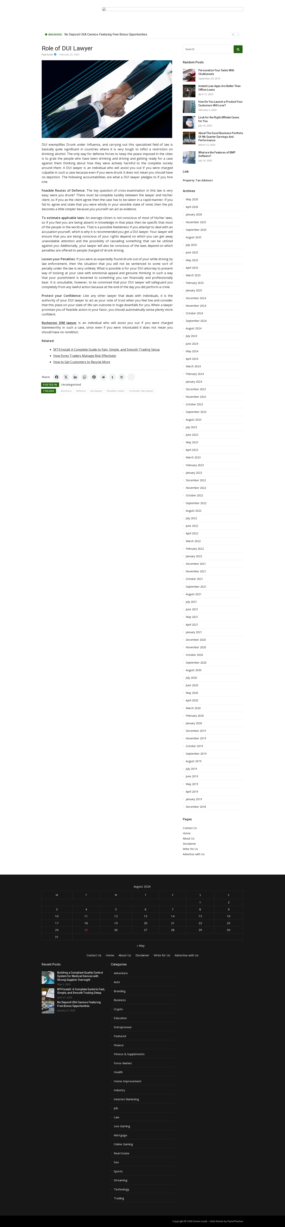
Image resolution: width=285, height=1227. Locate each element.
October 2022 (194, 495)
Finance (119, 1045)
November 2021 (196, 571)
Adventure (121, 973)
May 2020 (192, 693)
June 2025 (192, 252)
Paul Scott (47, 54)
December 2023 (196, 389)
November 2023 (196, 397)
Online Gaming (123, 1144)
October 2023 (194, 404)
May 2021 (192, 617)
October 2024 (194, 313)
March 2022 (193, 541)
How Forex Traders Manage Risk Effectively (84, 356)
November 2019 (196, 738)
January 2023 (194, 472)
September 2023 (196, 412)
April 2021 (192, 624)
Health (118, 1072)
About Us (188, 838)
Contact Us (190, 828)
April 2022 (192, 533)
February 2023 (195, 465)
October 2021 (194, 579)
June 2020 (192, 685)
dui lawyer (96, 391)
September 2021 (196, 586)
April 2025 (192, 268)
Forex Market (123, 1063)
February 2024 (195, 374)
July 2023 (191, 427)
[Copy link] (131, 377)
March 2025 (193, 275)
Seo (116, 1162)
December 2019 (196, 731)
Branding (120, 991)
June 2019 (192, 776)
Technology (121, 1189)
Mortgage (120, 1135)
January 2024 (194, 381)
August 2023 (193, 419)
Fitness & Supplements (129, 1054)
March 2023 (193, 457)
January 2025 (194, 290)
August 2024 (193, 328)
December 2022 (196, 480)
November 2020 (196, 647)
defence (81, 391)
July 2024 (191, 336)
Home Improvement (127, 1081)
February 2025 (195, 283)
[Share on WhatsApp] (84, 377)
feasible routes (116, 391)
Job (116, 1108)
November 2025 (196, 222)
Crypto (118, 1009)
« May (141, 945)
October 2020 (194, 655)
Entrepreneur (123, 1027)
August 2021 (193, 594)
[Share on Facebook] (56, 377)
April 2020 (192, 700)
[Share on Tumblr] (112, 377)
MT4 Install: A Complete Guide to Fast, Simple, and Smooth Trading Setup (106, 349)
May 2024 (192, 351)
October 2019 (194, 746)
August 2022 (193, 510)
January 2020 (194, 723)
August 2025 (193, 237)
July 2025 (191, 245)
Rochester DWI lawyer (59, 323)
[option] (152, 34)
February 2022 (195, 548)
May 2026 (192, 199)
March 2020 (193, 708)
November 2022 (196, 488)
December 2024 (196, 298)
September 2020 (196, 662)
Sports (118, 1171)
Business (66, 391)
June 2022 (192, 526)
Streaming (120, 1180)
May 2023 (192, 442)
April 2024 (192, 359)
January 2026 (194, 214)
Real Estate (121, 1153)
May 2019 (192, 784)
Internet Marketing (126, 1099)
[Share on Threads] (121, 377)
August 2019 (193, 761)
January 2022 (194, 556)
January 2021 (194, 632)
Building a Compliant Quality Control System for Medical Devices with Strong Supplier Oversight (80, 976)
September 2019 (196, 753)
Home (187, 833)
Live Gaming (122, 1126)
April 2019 (192, 791)
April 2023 (192, 450)
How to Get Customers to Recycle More (81, 362)
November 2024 (196, 305)
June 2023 (192, 435)
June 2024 (192, 343)
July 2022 (191, 518)
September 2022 (196, 503)
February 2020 (195, 715)
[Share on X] (66, 377)
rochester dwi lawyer (141, 391)
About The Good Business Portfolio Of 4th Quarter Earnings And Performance (220, 137)
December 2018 (196, 807)
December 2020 (196, 639)
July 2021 (191, 602)
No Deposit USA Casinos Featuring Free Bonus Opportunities (105, 34)
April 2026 (192, 207)
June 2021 (192, 609)
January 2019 (194, 799)
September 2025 (196, 230)
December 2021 (196, 564)
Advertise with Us (194, 854)
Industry (119, 1090)
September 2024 (196, 321)
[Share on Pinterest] (94, 377)
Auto (117, 982)
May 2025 (192, 260)
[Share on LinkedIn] (75, 377)
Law (116, 1117)
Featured (120, 1036)
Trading (119, 1198)
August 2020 (193, 670)
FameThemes (235, 1221)
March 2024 (193, 366)
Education (120, 1018)
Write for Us (190, 849)
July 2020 (191, 677)
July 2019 (191, 769)
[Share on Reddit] (103, 377)
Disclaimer (189, 844)
